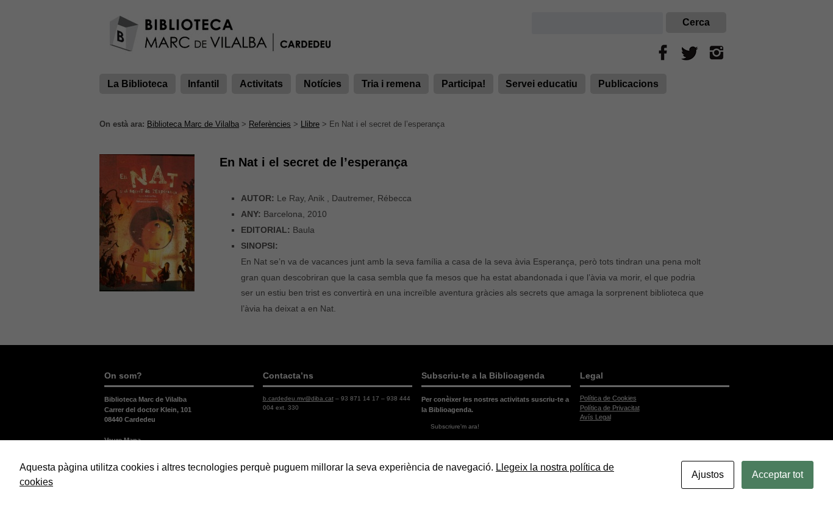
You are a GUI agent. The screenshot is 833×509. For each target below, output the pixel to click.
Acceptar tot (777, 474)
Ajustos (708, 474)
